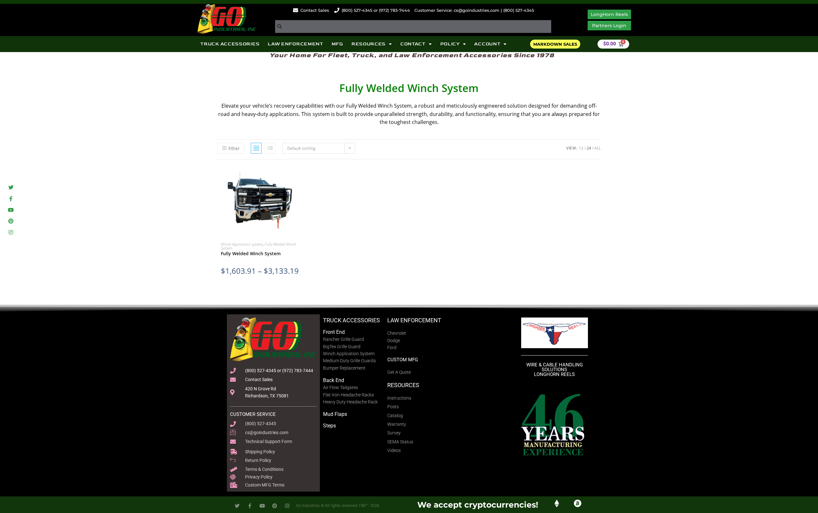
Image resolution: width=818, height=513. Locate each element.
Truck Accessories (229, 44)
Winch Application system (242, 244)
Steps (329, 426)
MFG (337, 44)
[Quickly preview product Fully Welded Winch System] (306, 177)
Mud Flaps (335, 414)
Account (487, 44)
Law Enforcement (295, 44)
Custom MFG (402, 360)
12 (581, 148)
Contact (413, 44)
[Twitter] (10, 187)
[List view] (270, 148)
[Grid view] (256, 148)
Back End (333, 380)
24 (589, 148)
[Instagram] (10, 232)
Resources (368, 44)
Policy (450, 44)
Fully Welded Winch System (251, 253)
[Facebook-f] (10, 198)
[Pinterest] (10, 221)
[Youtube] (10, 209)
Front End (334, 332)
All (597, 148)
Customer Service (253, 414)
